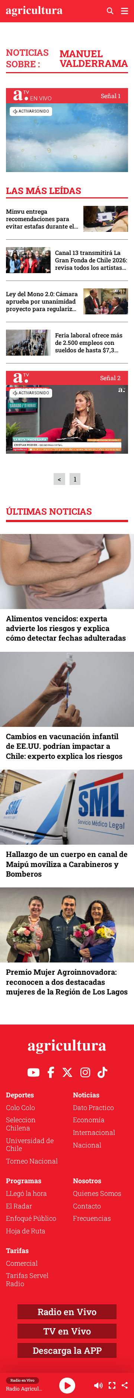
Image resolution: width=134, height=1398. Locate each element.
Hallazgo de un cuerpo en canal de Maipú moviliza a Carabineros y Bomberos (67, 863)
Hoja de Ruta (25, 1230)
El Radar (19, 1205)
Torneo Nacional (32, 1160)
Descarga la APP (67, 1350)
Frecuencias (92, 1218)
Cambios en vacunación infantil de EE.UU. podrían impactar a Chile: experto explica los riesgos (64, 745)
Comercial (22, 1263)
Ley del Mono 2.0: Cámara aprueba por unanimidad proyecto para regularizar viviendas (42, 301)
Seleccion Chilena (21, 1123)
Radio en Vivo (67, 1312)
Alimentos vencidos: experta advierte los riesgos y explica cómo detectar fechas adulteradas (66, 628)
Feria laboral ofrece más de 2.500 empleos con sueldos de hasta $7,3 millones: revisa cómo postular (88, 342)
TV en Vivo (67, 1331)
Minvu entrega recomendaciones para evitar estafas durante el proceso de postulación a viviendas (40, 219)
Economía (89, 1119)
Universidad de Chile (30, 1144)
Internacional (94, 1132)
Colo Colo (20, 1107)
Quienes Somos (97, 1193)
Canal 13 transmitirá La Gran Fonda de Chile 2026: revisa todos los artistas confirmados (91, 260)
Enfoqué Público (31, 1218)
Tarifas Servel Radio (27, 1279)
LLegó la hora (26, 1193)
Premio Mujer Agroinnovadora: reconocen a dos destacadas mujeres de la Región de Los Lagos (67, 981)
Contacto (87, 1205)
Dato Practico (93, 1107)
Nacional (87, 1144)
